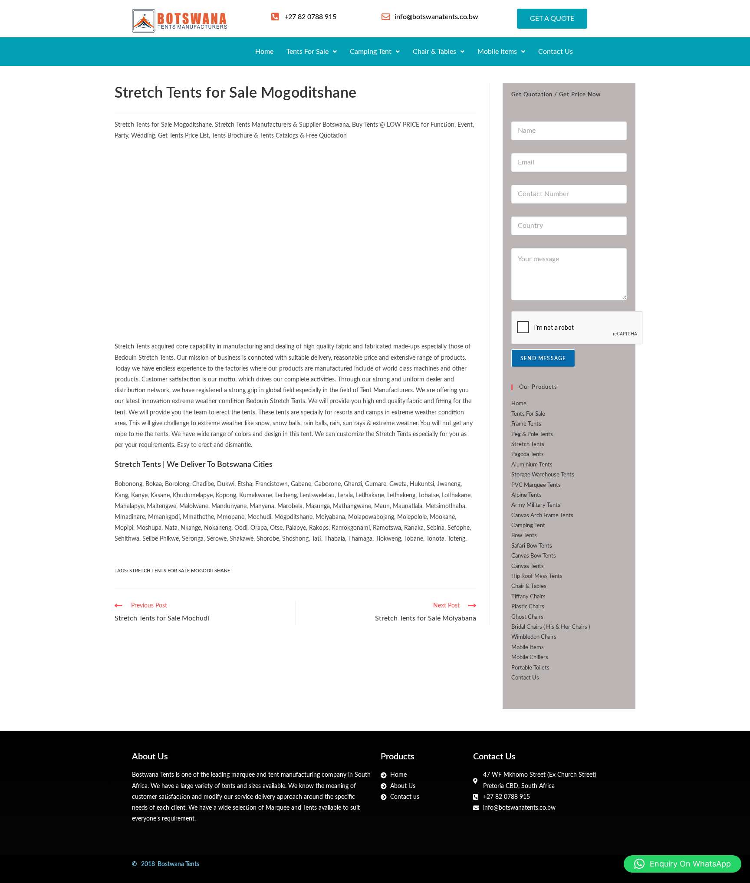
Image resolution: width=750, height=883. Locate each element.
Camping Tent (370, 51)
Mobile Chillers (529, 657)
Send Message (543, 358)
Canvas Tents (527, 566)
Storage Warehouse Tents (542, 475)
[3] (416, 193)
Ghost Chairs (527, 617)
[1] (175, 193)
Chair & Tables (434, 51)
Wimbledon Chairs (533, 637)
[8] (295, 285)
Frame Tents (526, 424)
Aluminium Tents (532, 465)
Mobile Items (497, 51)
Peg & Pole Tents (532, 434)
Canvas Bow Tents (533, 556)
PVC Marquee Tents (536, 485)
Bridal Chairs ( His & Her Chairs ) (550, 627)
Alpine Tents (526, 495)
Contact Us (555, 51)
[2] (295, 193)
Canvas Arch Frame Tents (542, 516)
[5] (175, 285)
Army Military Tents (535, 505)
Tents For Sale (307, 51)
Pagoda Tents (527, 454)
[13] (416, 285)
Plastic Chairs (527, 607)
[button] (311, 52)
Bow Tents (524, 535)
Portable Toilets (530, 668)
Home (264, 51)
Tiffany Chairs (528, 597)
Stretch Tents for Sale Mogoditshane (179, 570)
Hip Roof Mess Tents (536, 576)
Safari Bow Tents (531, 546)
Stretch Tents (132, 347)
